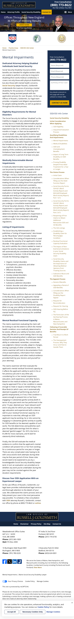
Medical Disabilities (60, 144)
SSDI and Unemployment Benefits (59, 149)
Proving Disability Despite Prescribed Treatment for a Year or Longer (60, 165)
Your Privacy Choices (15, 581)
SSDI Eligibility (58, 127)
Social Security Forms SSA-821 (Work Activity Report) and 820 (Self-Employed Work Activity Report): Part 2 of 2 (61, 207)
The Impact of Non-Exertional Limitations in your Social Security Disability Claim (61, 251)
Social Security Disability (31, 12)
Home (3, 12)
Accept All (11, 612)
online (38, 503)
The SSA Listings (59, 228)
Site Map (47, 524)
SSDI (8, 500)
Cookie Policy (30, 581)
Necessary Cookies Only (32, 612)
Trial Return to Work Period (60, 336)
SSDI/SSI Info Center (59, 113)
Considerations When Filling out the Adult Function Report (61, 180)
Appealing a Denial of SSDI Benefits (61, 286)
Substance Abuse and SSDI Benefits (61, 275)
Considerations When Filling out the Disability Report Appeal (61, 294)
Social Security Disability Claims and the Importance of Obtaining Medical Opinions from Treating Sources (60, 265)
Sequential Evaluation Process (61, 131)
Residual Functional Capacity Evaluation (60, 242)
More (70, 12)
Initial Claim (57, 175)
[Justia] (19, 561)
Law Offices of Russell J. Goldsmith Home (18, 5)
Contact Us (46, 12)
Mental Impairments (60, 140)
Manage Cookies (43, 581)
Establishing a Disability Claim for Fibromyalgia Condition (60, 234)
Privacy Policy (36, 524)
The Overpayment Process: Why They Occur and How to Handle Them (60, 343)
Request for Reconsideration (59, 302)
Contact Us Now (24, 25)
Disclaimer (24, 524)
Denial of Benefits (59, 282)
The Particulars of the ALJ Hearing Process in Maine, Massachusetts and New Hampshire (61, 319)
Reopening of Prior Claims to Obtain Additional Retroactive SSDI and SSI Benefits (60, 220)
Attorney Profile (13, 12)
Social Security (8, 85)
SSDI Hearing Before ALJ (60, 310)
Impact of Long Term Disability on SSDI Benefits (60, 156)
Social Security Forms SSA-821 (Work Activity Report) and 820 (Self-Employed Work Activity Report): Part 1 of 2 (61, 192)
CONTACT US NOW (59, 103)
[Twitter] (9, 561)
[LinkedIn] (14, 561)
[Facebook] (4, 561)
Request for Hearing (60, 306)
